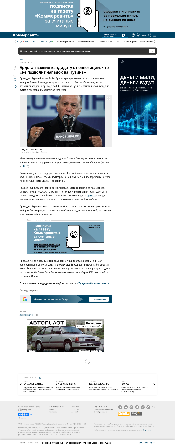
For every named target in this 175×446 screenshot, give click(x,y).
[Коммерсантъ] (26, 35)
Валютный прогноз (105, 41)
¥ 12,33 (35, 41)
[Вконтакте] (126, 407)
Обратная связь (100, 406)
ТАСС (25, 166)
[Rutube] (143, 407)
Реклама (75, 406)
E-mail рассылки (100, 412)
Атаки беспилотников (86, 41)
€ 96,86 (27, 41)
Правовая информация (103, 409)
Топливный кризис (130, 41)
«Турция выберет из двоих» (93, 283)
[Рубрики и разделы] (155, 35)
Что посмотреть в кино (65, 41)
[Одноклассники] (137, 407)
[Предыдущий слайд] (20, 384)
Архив (51, 409)
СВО (117, 41)
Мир (21, 59)
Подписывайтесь (99, 299)
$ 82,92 (20, 41)
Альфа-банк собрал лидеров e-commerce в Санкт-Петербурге (68, 388)
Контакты (53, 412)
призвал (91, 195)
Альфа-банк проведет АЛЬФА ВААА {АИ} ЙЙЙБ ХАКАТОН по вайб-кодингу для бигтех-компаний (38, 389)
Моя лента (33, 442)
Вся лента (143, 442)
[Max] (148, 407)
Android (74, 412)
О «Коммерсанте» (56, 406)
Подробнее (147, 430)
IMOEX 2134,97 (46, 41)
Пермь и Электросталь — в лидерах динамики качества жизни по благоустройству (134, 389)
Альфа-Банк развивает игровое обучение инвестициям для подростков (104, 388)
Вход (144, 35)
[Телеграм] (120, 407)
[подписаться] (36, 315)
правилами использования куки (75, 51)
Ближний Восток (146, 41)
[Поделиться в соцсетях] (15, 86)
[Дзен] (131, 407)
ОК (152, 51)
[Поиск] (150, 35)
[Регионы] (133, 35)
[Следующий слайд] (154, 384)
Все (40, 378)
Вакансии (75, 409)
